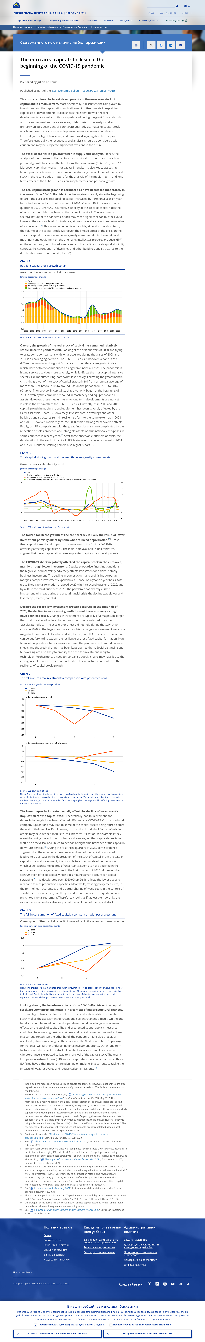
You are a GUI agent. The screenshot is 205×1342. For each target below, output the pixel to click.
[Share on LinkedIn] (171, 45)
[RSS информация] (188, 1284)
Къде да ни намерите (57, 1260)
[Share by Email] (180, 45)
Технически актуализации (99, 1247)
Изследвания (126, 21)
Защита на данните (135, 1240)
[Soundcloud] (180, 1284)
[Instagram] (165, 1284)
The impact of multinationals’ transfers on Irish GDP (72, 1160)
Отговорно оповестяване (99, 1252)
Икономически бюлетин (74, 27)
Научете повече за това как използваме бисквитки (142, 1325)
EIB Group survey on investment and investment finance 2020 (66, 1210)
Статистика (92, 21)
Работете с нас (53, 1240)
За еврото (108, 21)
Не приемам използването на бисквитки (147, 1334)
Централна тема (99, 27)
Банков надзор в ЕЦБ (175, 21)
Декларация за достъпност (140, 1260)
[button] (182, 6)
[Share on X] (151, 45)
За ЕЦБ (151, 13)
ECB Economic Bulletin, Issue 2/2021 (74, 91)
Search (177, 5)
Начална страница (22, 27)
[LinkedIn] (157, 1284)
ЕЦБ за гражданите (168, 13)
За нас (47, 1235)
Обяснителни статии (56, 1245)
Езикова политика (135, 1265)
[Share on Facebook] (161, 45)
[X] (149, 1284)
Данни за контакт (54, 1255)
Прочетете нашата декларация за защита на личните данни (71, 1325)
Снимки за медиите (55, 1250)
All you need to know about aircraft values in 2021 (60, 1142)
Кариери (185, 13)
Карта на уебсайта (24, 1272)
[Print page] (136, 45)
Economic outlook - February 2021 (52, 1188)
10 (96, 1068)
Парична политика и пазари (29, 21)
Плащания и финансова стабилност (64, 21)
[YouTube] (172, 1284)
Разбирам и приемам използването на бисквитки (57, 1334)
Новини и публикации (148, 21)
